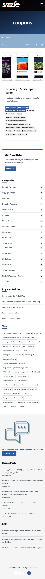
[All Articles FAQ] (22, 44)
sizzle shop (29, 355)
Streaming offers (9, 359)
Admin (29, 333)
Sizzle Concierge (9, 380)
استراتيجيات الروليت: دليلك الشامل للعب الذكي (18, 513)
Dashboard (6, 198)
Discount (14, 406)
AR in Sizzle (7, 372)
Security (19, 355)
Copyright (7, 393)
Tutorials (5, 282)
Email (5, 406)
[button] (42, 4)
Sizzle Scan (6, 259)
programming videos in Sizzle (13, 333)
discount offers (9, 376)
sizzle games (8, 355)
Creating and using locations (12, 313)
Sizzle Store (6, 265)
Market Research (8, 221)
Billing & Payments (9, 187)
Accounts (7, 389)
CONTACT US (9, 453)
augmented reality (29, 337)
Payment (21, 402)
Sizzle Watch (23, 380)
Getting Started (7, 210)
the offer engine (9, 385)
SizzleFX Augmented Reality (12, 276)
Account (37, 333)
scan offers (33, 385)
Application (17, 393)
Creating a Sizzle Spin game (19, 90)
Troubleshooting (9, 402)
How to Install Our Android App (13, 296)
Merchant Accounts (9, 227)
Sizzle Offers (7, 253)
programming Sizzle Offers (30, 372)
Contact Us (10, 168)
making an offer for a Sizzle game (14, 342)
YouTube (6, 346)
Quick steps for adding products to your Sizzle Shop (21, 302)
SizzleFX (16, 346)
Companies (18, 398)
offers (26, 350)
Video (27, 398)
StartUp (27, 393)
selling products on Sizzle (12, 337)
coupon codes (22, 376)
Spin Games (8, 248)
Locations (6, 215)
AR (17, 372)
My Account (6, 238)
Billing (23, 406)
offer (18, 350)
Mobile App (6, 232)
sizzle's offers (8, 350)
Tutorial (16, 389)
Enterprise (7, 398)
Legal (25, 389)
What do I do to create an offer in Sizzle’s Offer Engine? (22, 548)
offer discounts (34, 342)
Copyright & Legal (8, 193)
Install (33, 389)
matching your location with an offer (15, 363)
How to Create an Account (12, 319)
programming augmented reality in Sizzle (16, 368)
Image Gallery (32, 402)
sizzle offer (21, 385)
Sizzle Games (7, 243)
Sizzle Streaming (8, 270)
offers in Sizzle (28, 346)
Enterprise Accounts (9, 204)
